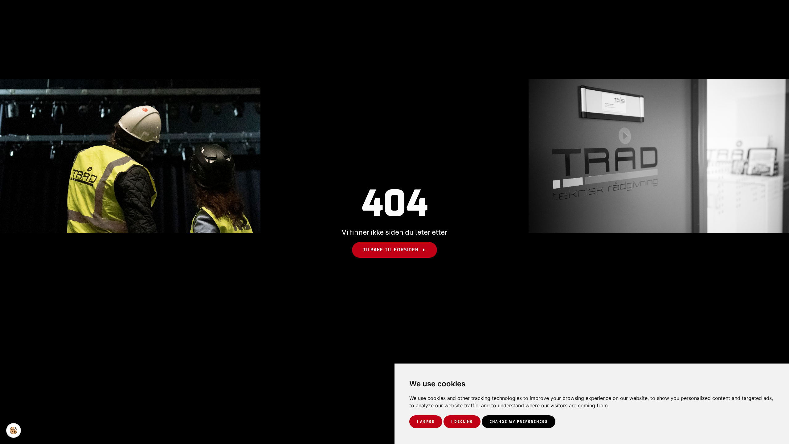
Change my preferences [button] (518, 421)
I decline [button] (462, 421)
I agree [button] (426, 421)
